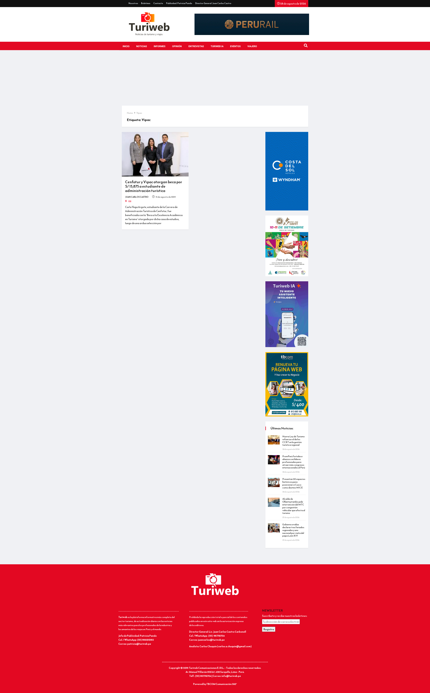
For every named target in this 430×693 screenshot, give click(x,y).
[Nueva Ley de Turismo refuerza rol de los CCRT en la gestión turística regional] (274, 440)
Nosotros (133, 3)
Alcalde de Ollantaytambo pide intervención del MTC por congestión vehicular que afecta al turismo (293, 506)
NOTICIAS (141, 46)
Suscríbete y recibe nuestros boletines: (284, 616)
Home (130, 113)
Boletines (145, 3)
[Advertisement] (215, 80)
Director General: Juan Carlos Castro (213, 3)
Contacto (158, 3)
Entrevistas (196, 46)
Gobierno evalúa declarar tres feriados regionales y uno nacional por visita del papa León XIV (293, 530)
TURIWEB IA (217, 46)
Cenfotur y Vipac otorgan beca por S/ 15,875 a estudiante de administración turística (153, 186)
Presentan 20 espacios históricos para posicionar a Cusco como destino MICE (293, 483)
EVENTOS (235, 46)
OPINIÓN (177, 46)
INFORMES (159, 46)
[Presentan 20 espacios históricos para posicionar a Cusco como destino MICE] (274, 482)
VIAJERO (252, 46)
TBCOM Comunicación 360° (221, 684)
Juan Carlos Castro (136, 197)
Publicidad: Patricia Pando (179, 3)
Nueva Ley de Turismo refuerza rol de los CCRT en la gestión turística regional (293, 441)
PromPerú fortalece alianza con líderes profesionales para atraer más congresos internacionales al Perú (293, 462)
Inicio (126, 46)
